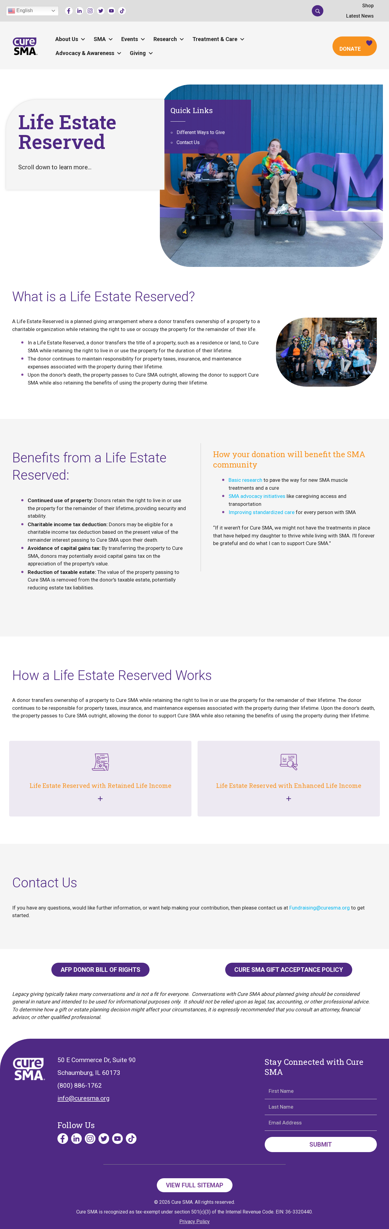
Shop (368, 6)
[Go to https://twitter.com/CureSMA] (101, 11)
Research (165, 39)
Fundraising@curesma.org (319, 908)
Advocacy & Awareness (85, 53)
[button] (317, 10)
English (24, 10)
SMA (100, 39)
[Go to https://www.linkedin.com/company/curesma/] (79, 11)
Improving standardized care (261, 512)
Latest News (360, 16)
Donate (350, 49)
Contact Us (188, 142)
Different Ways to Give (201, 132)
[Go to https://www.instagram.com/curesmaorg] (90, 11)
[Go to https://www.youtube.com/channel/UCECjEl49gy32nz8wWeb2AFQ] (111, 11)
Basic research (245, 480)
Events (129, 39)
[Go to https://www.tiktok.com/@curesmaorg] (122, 11)
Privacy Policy (194, 1221)
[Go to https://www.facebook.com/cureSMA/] (69, 11)
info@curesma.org (83, 1098)
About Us (66, 39)
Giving (138, 53)
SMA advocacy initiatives (257, 496)
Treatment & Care (214, 39)
